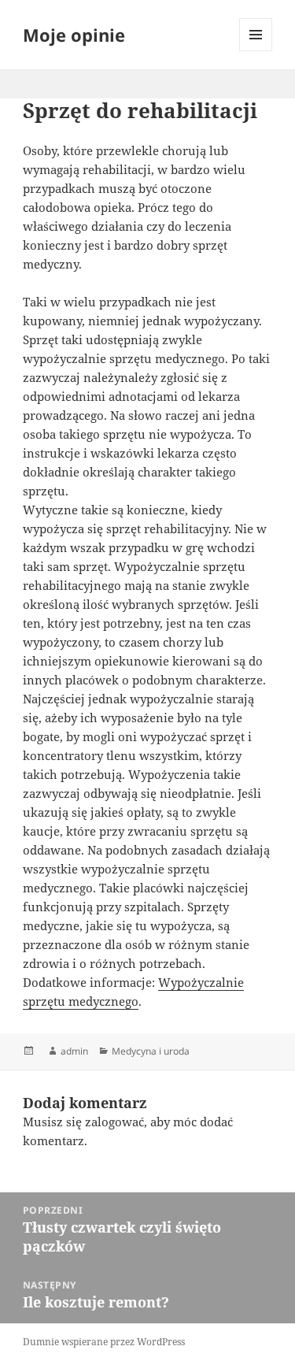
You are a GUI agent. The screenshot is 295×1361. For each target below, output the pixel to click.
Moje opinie (74, 34)
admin (74, 1051)
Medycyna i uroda (151, 1051)
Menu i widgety (256, 50)
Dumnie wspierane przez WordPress (104, 1341)
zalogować (114, 1121)
